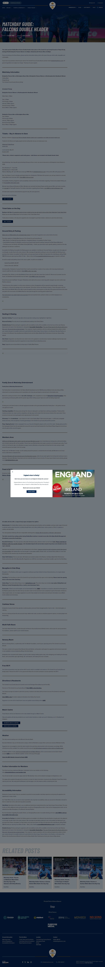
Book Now (31, 491)
